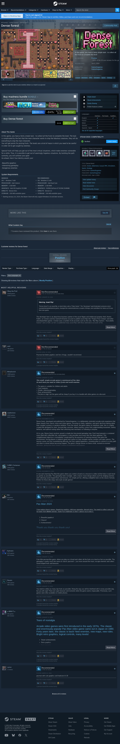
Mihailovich (11, 372)
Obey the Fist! (12, 291)
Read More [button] (111, 327)
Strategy (109, 77)
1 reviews (10, 669)
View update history (89, 179)
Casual (78, 77)
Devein (9, 580)
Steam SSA (52, 726)
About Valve (72, 722)
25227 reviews (11, 417)
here (45, 231)
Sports (103, 77)
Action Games (14, 22)
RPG (90, 77)
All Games (4, 22)
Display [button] (70, 268)
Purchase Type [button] (21, 268)
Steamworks (52, 730)
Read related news (89, 183)
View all (109, 224)
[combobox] (95, 10)
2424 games (10, 582)
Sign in (4, 85)
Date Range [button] (48, 268)
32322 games (11, 415)
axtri (8, 346)
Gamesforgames (97, 67)
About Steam (52, 722)
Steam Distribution (54, 734)
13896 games (11, 374)
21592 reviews (11, 295)
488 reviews (10, 584)
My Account (108, 734)
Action (89, 166)
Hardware (71, 730)
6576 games (10, 553)
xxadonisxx (11, 413)
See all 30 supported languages (92, 130)
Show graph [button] (111, 268)
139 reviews (10, 350)
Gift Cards (51, 737)
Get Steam (107, 722)
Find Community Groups (91, 189)
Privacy (86, 722)
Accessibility (88, 726)
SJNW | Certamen (13, 465)
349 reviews (10, 555)
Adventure (84, 77)
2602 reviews (11, 469)
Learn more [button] (112, 141)
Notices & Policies (90, 730)
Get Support (108, 730)
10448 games (11, 293)
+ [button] (114, 77)
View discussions (88, 186)
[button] (5, 10)
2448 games (10, 467)
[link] (54, 112)
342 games (10, 614)
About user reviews (100, 248)
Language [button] (35, 268)
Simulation (97, 77)
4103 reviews (11, 376)
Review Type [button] (6, 268)
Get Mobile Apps (109, 726)
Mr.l (8, 495)
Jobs (70, 726)
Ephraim (10, 551)
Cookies (87, 734)
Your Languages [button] (13, 275)
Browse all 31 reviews (59, 694)
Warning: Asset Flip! (46, 302)
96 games (10, 497)
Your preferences (113, 248)
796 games (10, 348)
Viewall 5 (113, 153)
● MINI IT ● (11, 611)
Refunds (87, 737)
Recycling (71, 734)
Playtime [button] (60, 268)
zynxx (9, 667)
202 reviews (10, 616)
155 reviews (10, 499)
